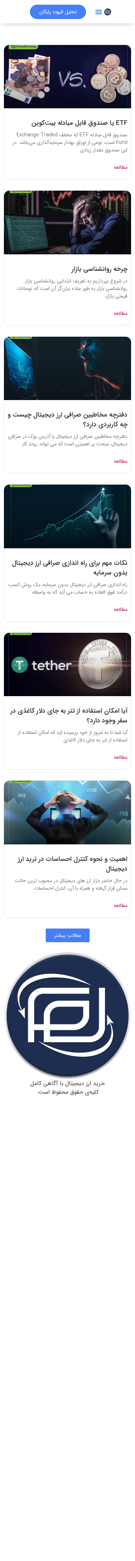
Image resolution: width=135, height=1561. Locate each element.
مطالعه (120, 167)
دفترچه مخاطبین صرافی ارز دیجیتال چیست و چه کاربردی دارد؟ (67, 420)
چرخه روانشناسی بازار (99, 269)
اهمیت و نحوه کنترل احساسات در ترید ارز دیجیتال (72, 864)
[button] (98, 11)
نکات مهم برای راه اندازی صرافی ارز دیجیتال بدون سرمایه (69, 568)
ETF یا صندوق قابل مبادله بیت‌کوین (79, 123)
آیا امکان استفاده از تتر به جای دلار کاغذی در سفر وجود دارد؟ (68, 716)
